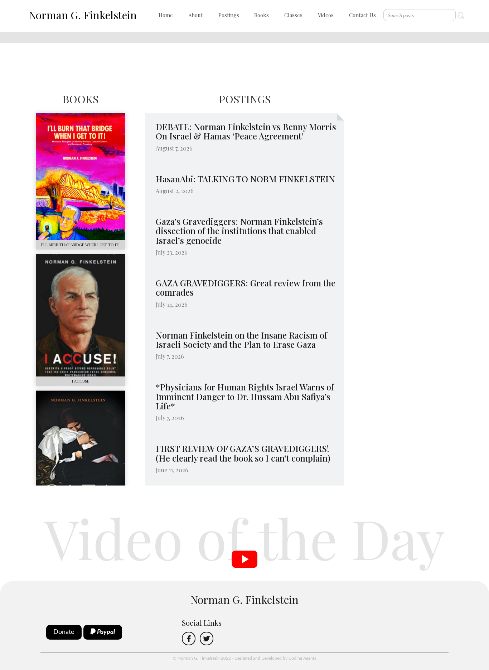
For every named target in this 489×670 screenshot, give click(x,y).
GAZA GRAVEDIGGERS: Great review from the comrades (245, 287)
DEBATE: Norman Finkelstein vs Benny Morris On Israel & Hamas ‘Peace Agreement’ (246, 131)
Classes (293, 15)
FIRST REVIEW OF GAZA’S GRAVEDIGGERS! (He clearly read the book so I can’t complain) (243, 453)
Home (166, 15)
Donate (63, 632)
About (195, 15)
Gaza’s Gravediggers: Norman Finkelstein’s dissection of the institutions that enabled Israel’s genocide (239, 231)
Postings (228, 15)
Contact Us (362, 15)
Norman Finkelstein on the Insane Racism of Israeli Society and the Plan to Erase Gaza (241, 339)
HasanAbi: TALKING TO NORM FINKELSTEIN (245, 178)
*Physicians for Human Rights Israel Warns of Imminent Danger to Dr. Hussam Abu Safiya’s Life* (245, 396)
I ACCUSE (80, 381)
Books (261, 15)
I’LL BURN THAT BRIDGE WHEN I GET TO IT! (80, 244)
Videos (326, 15)
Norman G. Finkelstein (83, 15)
